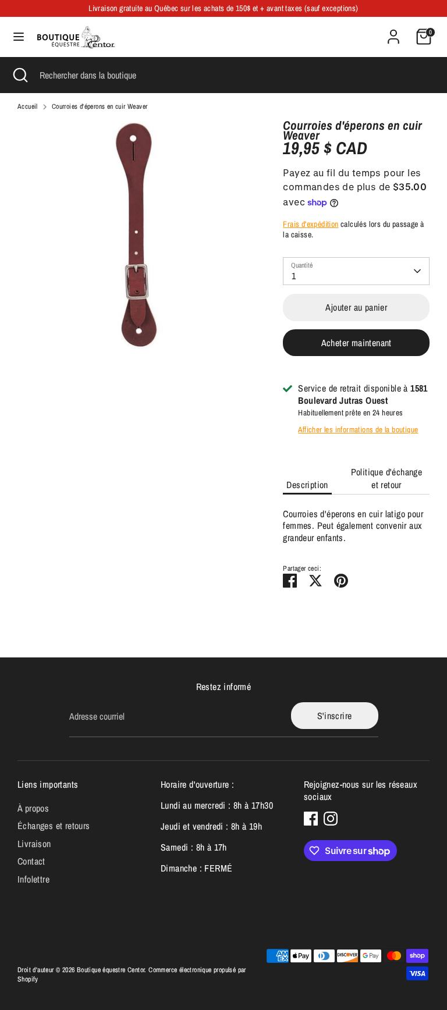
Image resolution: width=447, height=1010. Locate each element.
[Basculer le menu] (18, 36)
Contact (31, 861)
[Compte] (393, 30)
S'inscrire (334, 715)
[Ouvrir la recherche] (20, 75)
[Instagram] (331, 819)
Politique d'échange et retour (387, 478)
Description (307, 484)
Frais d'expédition (310, 224)
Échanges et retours (53, 825)
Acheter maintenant (356, 342)
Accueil (27, 106)
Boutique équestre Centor (111, 970)
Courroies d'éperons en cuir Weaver (100, 106)
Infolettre (33, 879)
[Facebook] (311, 819)
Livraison (34, 843)
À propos (33, 808)
